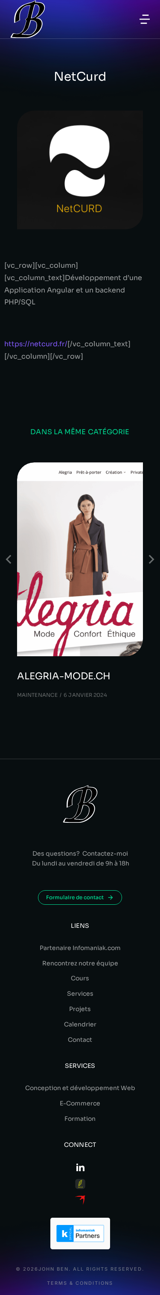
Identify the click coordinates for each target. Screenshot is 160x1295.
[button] (144, 19)
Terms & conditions (80, 1283)
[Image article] (80, 559)
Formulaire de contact (75, 897)
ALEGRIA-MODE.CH (64, 676)
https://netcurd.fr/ (35, 343)
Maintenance (37, 695)
